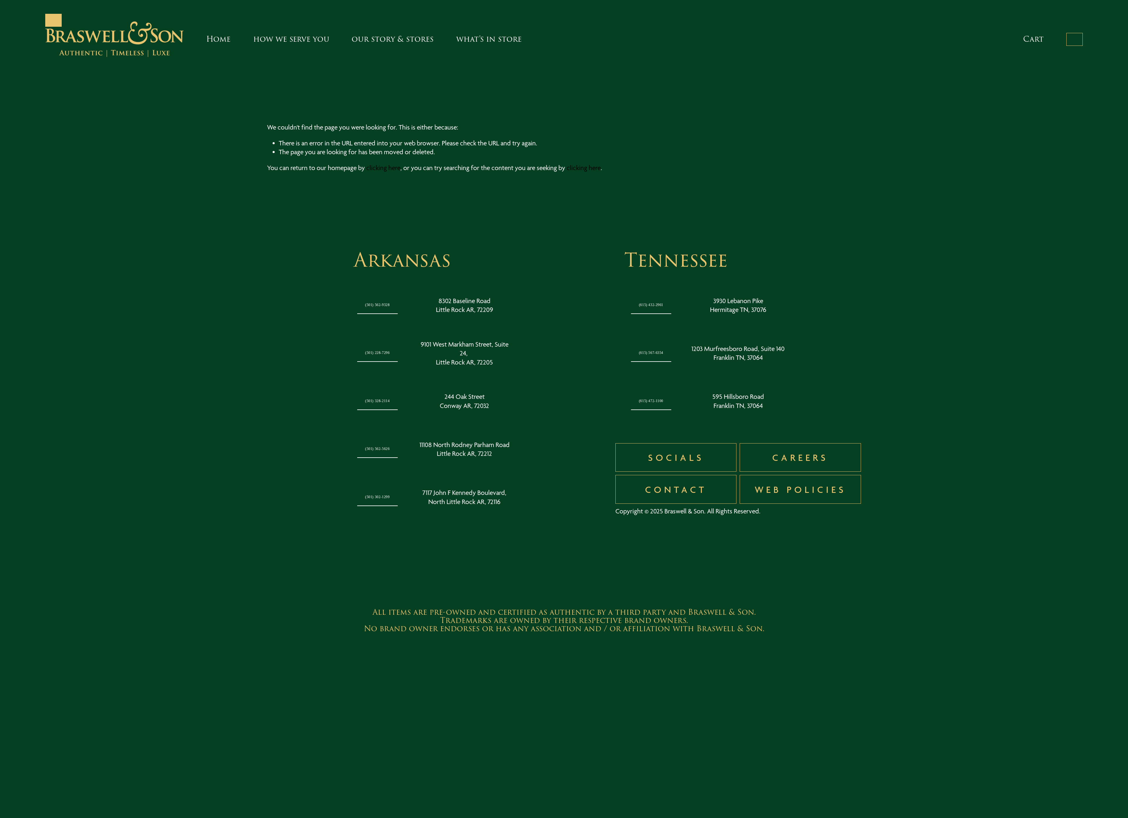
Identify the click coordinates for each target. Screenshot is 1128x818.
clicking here (383, 168)
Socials (676, 457)
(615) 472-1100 (651, 401)
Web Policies (800, 489)
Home (218, 39)
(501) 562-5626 (377, 449)
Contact (676, 489)
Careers (800, 457)
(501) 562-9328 (377, 305)
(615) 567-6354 (651, 353)
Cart (1033, 39)
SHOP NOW (1074, 39)
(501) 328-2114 (377, 401)
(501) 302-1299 (377, 497)
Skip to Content (53, 20)
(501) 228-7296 (377, 353)
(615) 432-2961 (651, 305)
